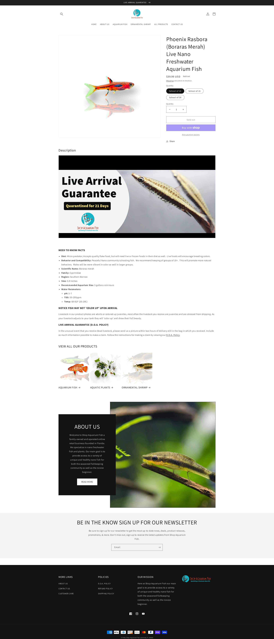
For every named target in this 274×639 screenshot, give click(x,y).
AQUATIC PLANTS (100, 387)
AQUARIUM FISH (68, 387)
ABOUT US (63, 583)
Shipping (170, 81)
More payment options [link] (191, 134)
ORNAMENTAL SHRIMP (134, 387)
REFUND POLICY (105, 588)
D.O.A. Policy (173, 335)
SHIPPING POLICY (106, 593)
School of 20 (175, 97)
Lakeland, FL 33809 (146, 638)
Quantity (169, 104)
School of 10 (175, 91)
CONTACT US (64, 588)
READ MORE (87, 481)
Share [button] (172, 141)
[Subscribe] (159, 547)
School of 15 (195, 91)
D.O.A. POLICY (104, 583)
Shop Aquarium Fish (133, 638)
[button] (62, 14)
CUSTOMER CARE (66, 593)
